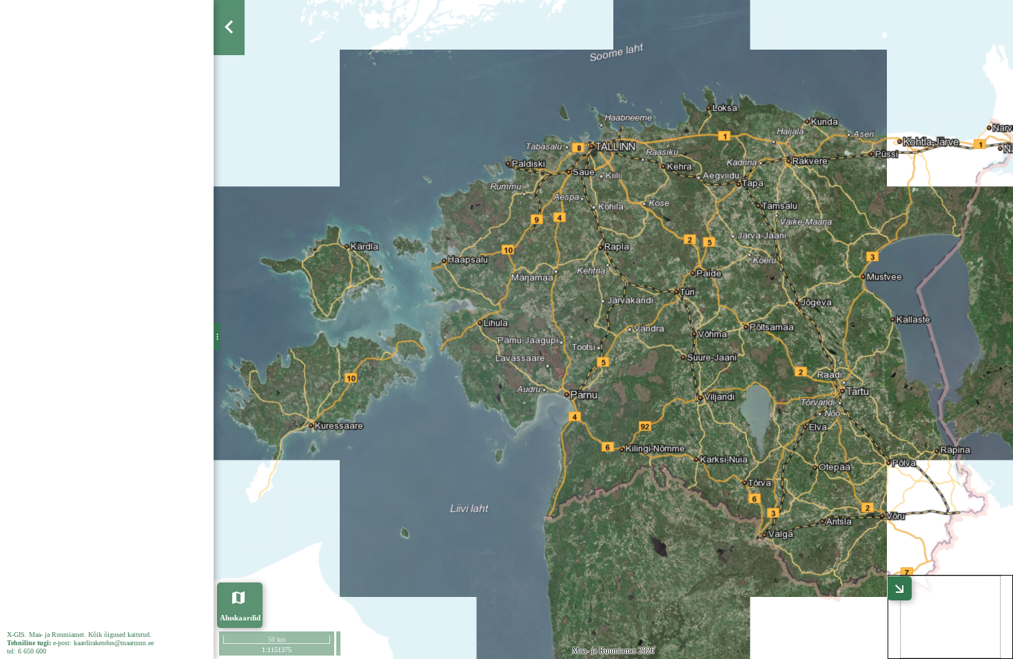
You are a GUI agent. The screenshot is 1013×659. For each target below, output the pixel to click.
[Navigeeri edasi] (230, 173)
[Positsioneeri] (230, 122)
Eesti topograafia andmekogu (95, 304)
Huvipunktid (57, 258)
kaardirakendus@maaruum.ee (117, 643)
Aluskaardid (240, 617)
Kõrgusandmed (65, 235)
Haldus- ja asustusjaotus (85, 281)
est (166, 26)
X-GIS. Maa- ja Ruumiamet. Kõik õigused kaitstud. (81, 634)
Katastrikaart (60, 122)
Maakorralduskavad (75, 144)
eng (193, 26)
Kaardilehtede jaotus (76, 213)
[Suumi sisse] (230, 71)
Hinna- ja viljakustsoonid (84, 167)
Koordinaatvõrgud (71, 190)
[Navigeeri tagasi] (230, 148)
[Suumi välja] (230, 97)
